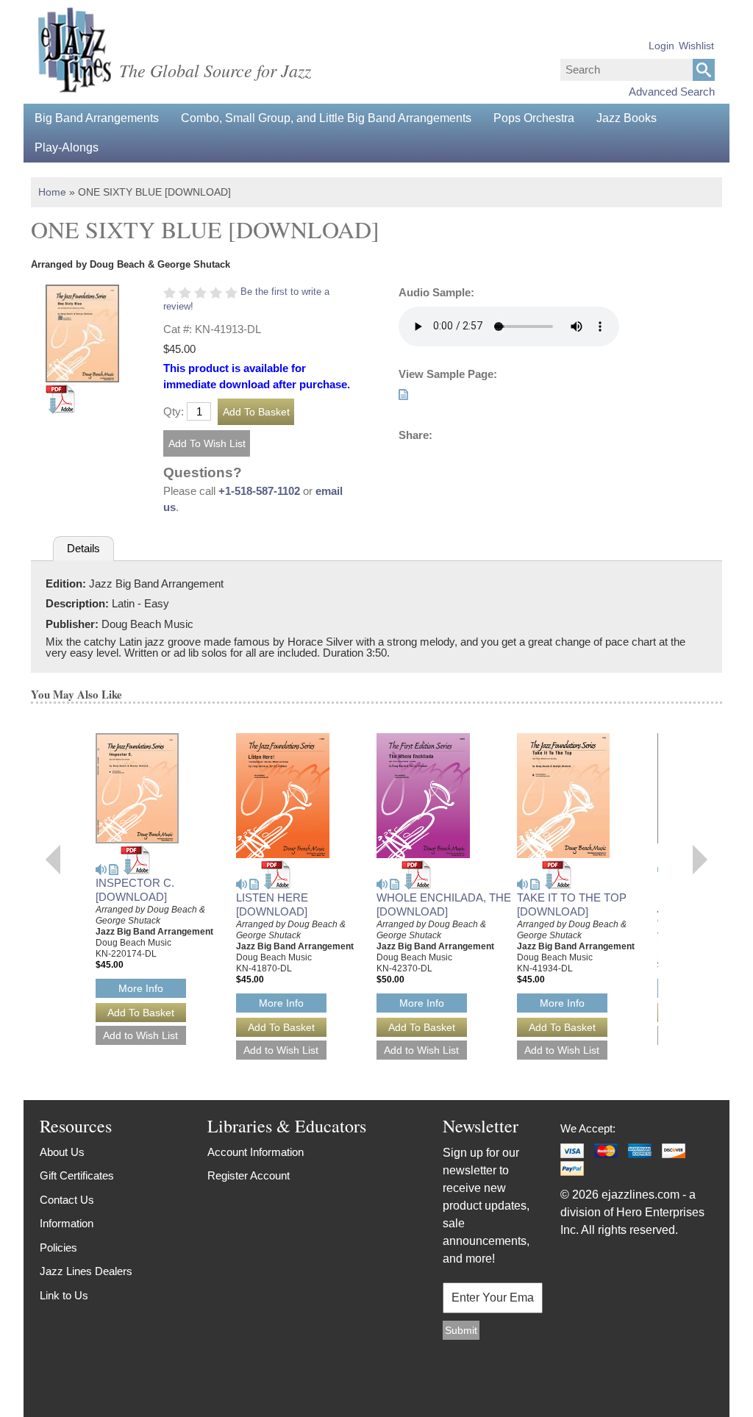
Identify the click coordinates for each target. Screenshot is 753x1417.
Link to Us (64, 1295)
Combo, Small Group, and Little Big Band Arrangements (326, 118)
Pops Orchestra (533, 118)
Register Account (248, 1175)
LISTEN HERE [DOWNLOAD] (272, 904)
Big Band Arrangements (97, 118)
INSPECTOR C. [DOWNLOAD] (135, 890)
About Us (62, 1152)
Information (66, 1223)
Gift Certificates (77, 1175)
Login (661, 45)
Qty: (173, 411)
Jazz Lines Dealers (86, 1271)
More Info (140, 988)
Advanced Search (672, 91)
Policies (58, 1247)
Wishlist (696, 45)
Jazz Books (626, 118)
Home (52, 192)
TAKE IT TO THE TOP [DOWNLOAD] (572, 904)
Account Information (255, 1152)
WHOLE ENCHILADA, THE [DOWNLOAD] (443, 904)
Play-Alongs (67, 147)
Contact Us (67, 1199)
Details (83, 548)
